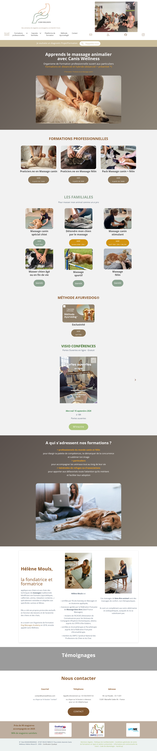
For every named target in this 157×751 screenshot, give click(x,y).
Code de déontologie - (108, 746)
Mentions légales (87, 742)
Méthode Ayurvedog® (64, 34)
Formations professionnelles (18, 34)
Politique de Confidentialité (104, 742)
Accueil (6, 33)
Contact (74, 33)
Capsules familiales (34, 34)
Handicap (119, 746)
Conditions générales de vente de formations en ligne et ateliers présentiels (108, 743)
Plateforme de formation (50, 34)
